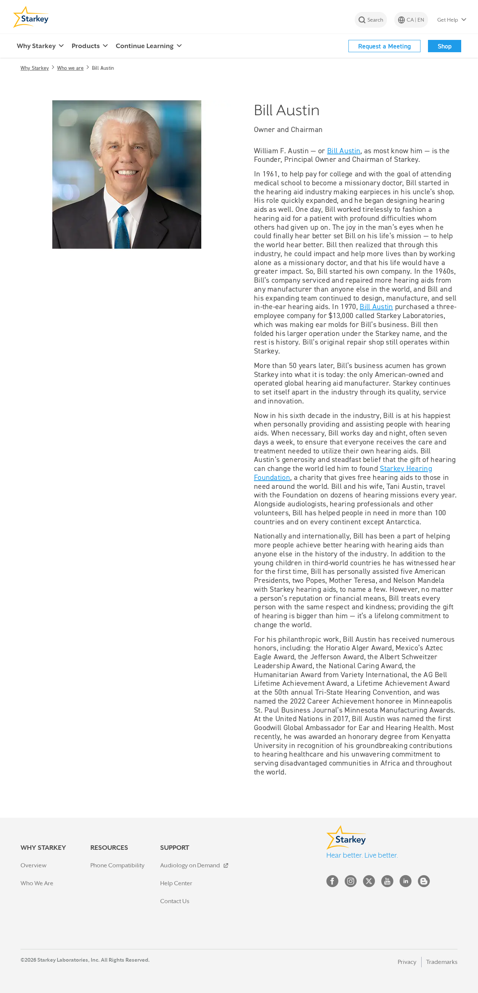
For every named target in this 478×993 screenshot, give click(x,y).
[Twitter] (369, 883)
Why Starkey (35, 68)
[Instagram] (351, 883)
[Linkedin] (406, 883)
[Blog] (424, 883)
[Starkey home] (31, 17)
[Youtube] (387, 883)
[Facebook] (332, 883)
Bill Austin (343, 150)
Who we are (70, 68)
